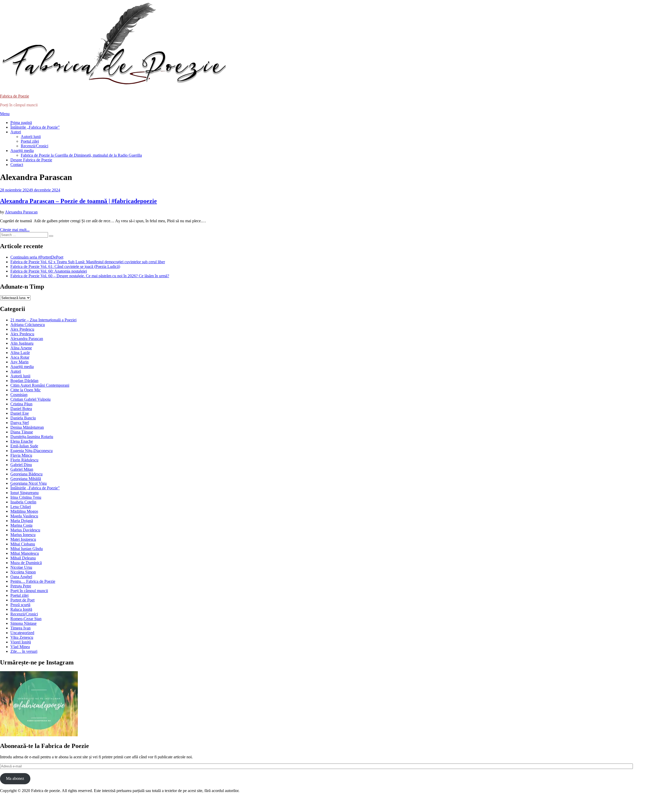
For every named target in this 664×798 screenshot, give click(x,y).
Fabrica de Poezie (14, 96)
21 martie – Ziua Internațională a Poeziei (43, 320)
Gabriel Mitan (21, 469)
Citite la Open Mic (25, 390)
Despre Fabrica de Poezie (31, 160)
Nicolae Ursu (21, 567)
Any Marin (19, 362)
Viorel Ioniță (20, 642)
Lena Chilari (20, 506)
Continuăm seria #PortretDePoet (36, 257)
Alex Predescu (22, 329)
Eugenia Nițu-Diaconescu (31, 450)
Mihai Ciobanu (22, 544)
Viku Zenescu (21, 637)
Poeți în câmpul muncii (29, 590)
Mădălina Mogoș (24, 511)
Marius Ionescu (23, 534)
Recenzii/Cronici (34, 146)
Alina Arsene (21, 348)
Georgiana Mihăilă (25, 478)
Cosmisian (18, 394)
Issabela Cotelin (23, 502)
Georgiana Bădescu (26, 474)
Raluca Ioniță (21, 609)
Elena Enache (21, 441)
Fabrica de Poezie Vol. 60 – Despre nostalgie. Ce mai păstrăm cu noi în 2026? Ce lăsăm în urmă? (89, 276)
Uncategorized (22, 632)
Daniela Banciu (23, 418)
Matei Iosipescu (23, 539)
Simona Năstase (23, 623)
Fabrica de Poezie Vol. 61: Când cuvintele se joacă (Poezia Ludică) (65, 266)
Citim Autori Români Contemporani (39, 385)
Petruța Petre (20, 586)
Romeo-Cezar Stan (26, 618)
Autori (15, 132)
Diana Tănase (21, 432)
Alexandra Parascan (26, 338)
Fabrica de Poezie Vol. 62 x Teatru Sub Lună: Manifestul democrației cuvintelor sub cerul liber (87, 262)
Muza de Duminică (26, 562)
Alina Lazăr (20, 352)
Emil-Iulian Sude (24, 446)
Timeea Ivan (20, 628)
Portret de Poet (22, 600)
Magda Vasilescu (24, 516)
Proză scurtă (20, 604)
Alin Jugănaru (21, 343)
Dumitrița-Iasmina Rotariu (31, 436)
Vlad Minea (20, 646)
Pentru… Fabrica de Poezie (32, 581)
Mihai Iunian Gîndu (26, 548)
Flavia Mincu (21, 455)
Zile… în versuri (23, 651)
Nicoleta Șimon (23, 572)
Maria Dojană (21, 520)
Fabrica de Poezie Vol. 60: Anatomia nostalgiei (48, 271)
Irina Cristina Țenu (25, 497)
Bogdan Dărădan (24, 380)
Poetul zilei (30, 141)
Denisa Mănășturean (27, 427)
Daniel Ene (19, 413)
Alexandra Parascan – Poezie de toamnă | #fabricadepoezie (78, 201)
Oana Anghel (21, 576)
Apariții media (22, 150)
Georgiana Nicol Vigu (28, 483)
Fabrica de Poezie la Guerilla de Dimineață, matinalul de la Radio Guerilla (81, 155)
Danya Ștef (19, 422)
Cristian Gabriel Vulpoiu (30, 399)
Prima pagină (21, 122)
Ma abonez (15, 778)
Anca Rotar (19, 357)
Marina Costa (21, 525)
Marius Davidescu (25, 530)
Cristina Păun (21, 404)
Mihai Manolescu (24, 553)
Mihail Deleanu (23, 558)
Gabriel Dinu (21, 464)
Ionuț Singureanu (24, 492)
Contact (16, 164)
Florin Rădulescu (24, 460)
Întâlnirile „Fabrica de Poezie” (35, 127)
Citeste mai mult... (15, 229)
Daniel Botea (21, 408)
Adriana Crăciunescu (27, 324)
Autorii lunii (31, 136)
